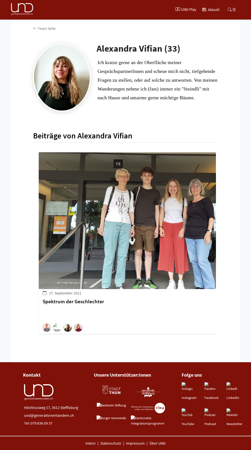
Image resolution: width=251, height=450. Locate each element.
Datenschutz (110, 443)
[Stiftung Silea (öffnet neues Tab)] (148, 408)
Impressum (135, 443)
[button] (47, 327)
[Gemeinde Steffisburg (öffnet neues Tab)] (148, 392)
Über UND (158, 443)
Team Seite (46, 28)
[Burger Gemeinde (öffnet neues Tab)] (111, 418)
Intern (91, 443)
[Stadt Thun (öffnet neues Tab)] (111, 389)
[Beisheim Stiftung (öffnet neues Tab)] (111, 405)
